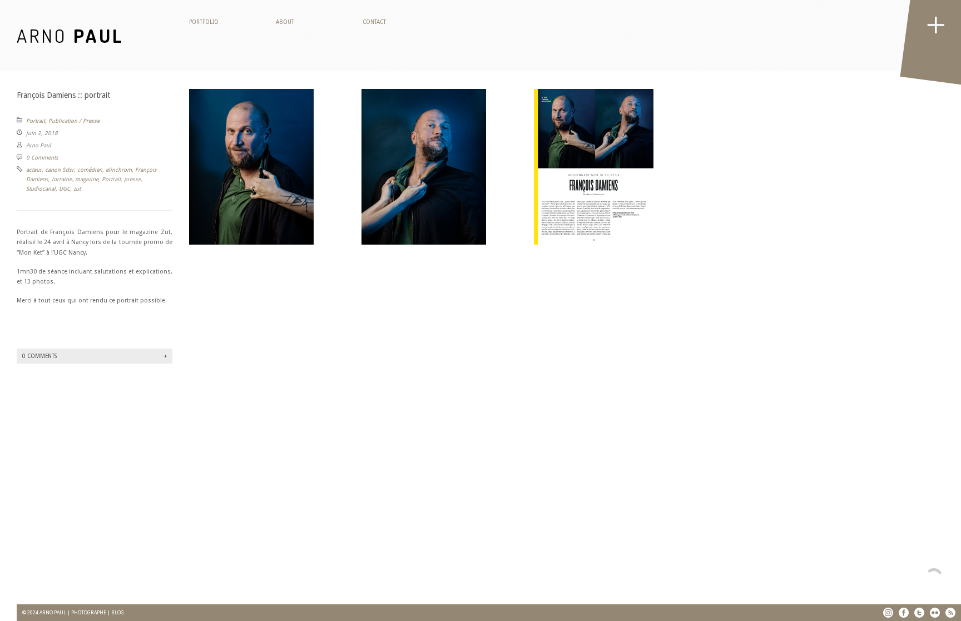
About (285, 22)
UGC (64, 189)
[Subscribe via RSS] (950, 613)
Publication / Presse (74, 121)
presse (132, 179)
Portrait (35, 121)
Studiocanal (41, 189)
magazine (86, 179)
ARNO (70, 35)
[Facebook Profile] (904, 613)
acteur (34, 170)
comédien (89, 170)
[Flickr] (935, 613)
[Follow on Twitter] (919, 613)
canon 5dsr (59, 170)
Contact (374, 22)
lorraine (62, 179)
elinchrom (119, 170)
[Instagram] (888, 613)
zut (77, 189)
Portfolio (204, 22)
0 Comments (42, 158)
